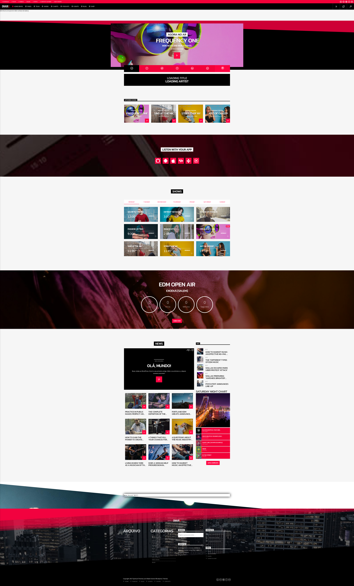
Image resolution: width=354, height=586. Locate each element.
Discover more (182, 554)
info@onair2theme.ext (215, 541)
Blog (28, 2)
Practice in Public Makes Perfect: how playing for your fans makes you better (135, 413)
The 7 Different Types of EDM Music (216, 361)
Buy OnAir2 (58, 2)
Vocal (134, 106)
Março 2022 (127, 539)
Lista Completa (213, 463)
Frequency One (177, 40)
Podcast (134, 581)
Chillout (154, 106)
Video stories (130, 446)
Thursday (177, 202)
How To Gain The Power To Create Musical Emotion (133, 438)
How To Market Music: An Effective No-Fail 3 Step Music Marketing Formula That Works (182, 464)
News (155, 395)
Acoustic (127, 106)
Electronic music (178, 395)
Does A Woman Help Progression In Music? (158, 464)
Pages (29, 6)
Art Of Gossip (218, 113)
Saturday (207, 202)
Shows (46, 6)
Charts (55, 6)
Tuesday (147, 202)
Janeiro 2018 (127, 546)
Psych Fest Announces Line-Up (216, 385)
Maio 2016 (127, 548)
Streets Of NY (191, 113)
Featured (154, 543)
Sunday (222, 202)
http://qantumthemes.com (216, 534)
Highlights (154, 546)
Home (209, 551)
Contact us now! (46, 2)
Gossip (161, 106)
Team (14, 2)
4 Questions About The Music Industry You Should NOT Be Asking (181, 438)
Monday (132, 202)
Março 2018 (127, 542)
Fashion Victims (135, 229)
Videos (21, 2)
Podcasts (66, 6)
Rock (166, 106)
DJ (126, 420)
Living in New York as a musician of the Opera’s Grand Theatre (135, 464)
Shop (92, 6)
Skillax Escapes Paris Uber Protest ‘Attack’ (216, 369)
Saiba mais (177, 321)
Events (76, 6)
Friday (192, 202)
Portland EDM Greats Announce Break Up (181, 413)
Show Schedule (212, 554)
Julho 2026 (127, 535)
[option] (136, 114)
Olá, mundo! (159, 366)
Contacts (167, 581)
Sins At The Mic (164, 113)
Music (151, 395)
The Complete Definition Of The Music (156, 413)
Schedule (6, 2)
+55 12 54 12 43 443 (214, 538)
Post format (155, 554)
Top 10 (35, 2)
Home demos (18, 6)
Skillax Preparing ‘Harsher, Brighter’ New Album (215, 377)
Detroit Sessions (172, 212)
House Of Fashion (208, 212)
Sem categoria (159, 361)
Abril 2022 (127, 537)
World (153, 562)
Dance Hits (169, 229)
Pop (180, 106)
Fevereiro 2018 (128, 544)
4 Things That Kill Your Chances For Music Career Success (157, 438)
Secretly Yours (135, 212)
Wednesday (162, 202)
